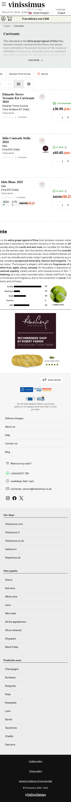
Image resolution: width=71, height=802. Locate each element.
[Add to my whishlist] (42, 97)
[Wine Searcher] (35, 360)
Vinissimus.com (14, 524)
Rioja (8, 694)
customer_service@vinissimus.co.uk (31, 489)
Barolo (8, 719)
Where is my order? (21, 463)
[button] (3, 18)
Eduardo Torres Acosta (20, 74)
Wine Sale (10, 613)
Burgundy (10, 686)
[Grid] (29, 84)
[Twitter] (22, 499)
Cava (8, 605)
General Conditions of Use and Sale (35, 781)
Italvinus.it (11, 549)
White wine (11, 596)
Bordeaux (10, 677)
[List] (18, 84)
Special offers (47, 74)
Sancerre (10, 744)
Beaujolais (11, 702)
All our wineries (13, 630)
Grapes (6, 26)
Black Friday (11, 647)
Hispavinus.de (13, 557)
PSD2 (28, 390)
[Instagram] (8, 499)
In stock (61, 147)
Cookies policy (35, 761)
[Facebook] (15, 499)
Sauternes (11, 727)
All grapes (10, 638)
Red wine (10, 588)
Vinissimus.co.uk (14, 540)
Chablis (9, 736)
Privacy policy (35, 771)
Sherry (8, 580)
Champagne (12, 669)
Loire (8, 711)
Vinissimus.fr (12, 532)
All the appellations (15, 621)
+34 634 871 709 (20, 473)
